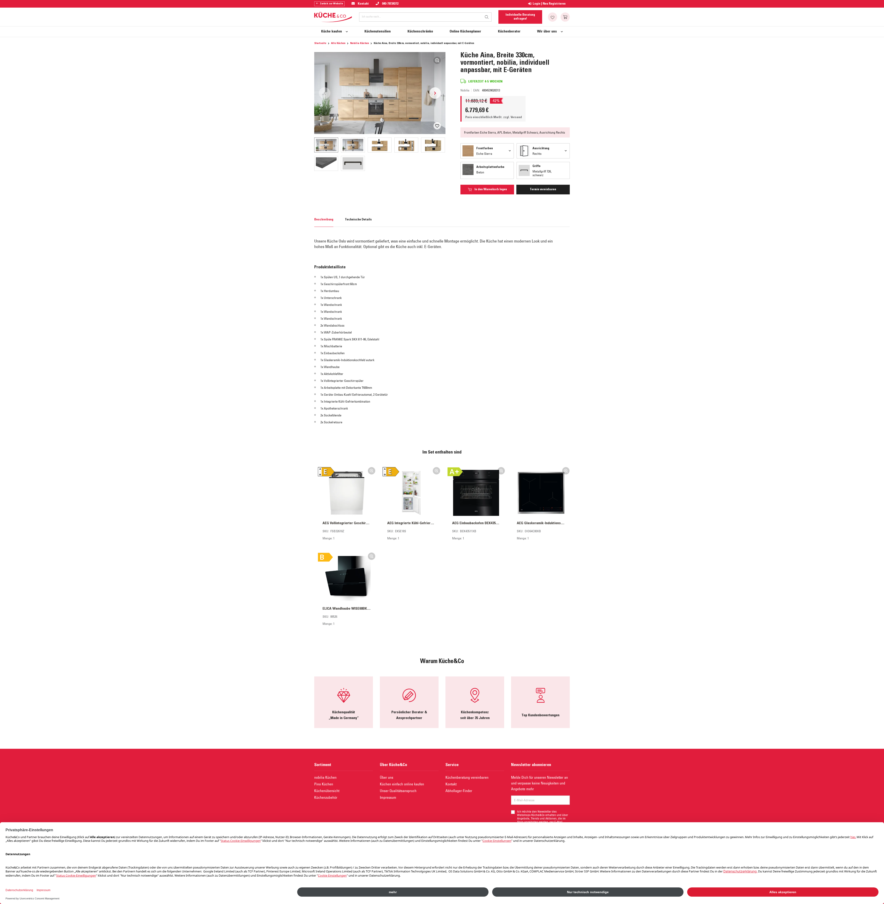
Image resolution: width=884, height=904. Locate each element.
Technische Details (358, 219)
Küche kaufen (331, 31)
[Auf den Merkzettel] (437, 125)
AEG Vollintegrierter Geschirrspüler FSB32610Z (347, 523)
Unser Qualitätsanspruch (398, 790)
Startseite (320, 43)
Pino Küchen (323, 784)
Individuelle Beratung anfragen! (520, 16)
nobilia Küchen (325, 777)
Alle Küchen (338, 43)
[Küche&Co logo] (333, 17)
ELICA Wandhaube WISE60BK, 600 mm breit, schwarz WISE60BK (347, 609)
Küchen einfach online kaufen (402, 784)
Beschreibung (323, 219)
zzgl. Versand (512, 117)
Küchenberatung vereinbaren (467, 777)
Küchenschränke (420, 31)
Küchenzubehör (325, 797)
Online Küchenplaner (465, 31)
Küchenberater (509, 31)
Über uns (386, 777)
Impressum (388, 797)
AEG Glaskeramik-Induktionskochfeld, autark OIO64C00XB (541, 523)
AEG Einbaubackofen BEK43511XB (476, 523)
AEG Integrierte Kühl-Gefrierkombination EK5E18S (411, 523)
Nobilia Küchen (359, 43)
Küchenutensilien (377, 31)
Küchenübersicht (326, 790)
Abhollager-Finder (458, 790)
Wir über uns (547, 31)
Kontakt (451, 784)
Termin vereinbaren (543, 189)
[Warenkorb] (565, 17)
